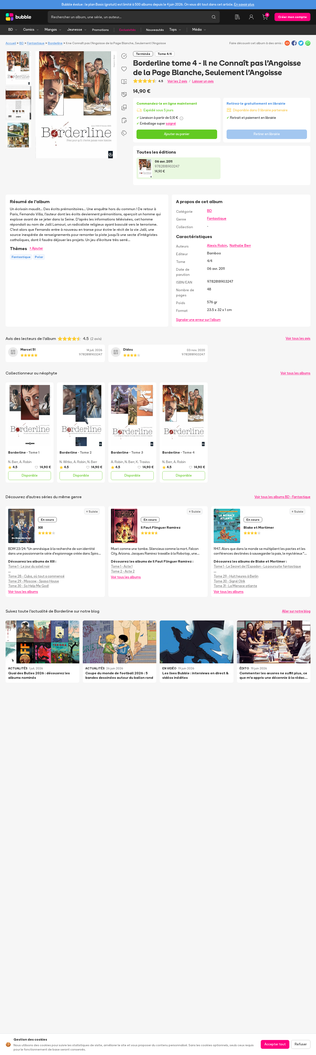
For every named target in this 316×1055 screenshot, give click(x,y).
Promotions (100, 30)
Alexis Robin (217, 245)
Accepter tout (275, 1044)
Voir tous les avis (298, 338)
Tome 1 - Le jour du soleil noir (29, 566)
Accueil (11, 43)
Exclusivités (127, 30)
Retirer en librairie (267, 134)
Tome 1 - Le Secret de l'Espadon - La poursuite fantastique (257, 566)
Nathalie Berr (240, 245)
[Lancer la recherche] (214, 17)
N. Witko (66, 462)
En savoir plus (244, 4)
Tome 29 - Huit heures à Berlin (236, 576)
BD (10, 29)
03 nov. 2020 (196, 350)
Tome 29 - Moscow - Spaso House (33, 581)
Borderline (55, 43)
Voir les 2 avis (177, 81)
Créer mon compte (292, 17)
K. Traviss (143, 462)
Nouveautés (155, 30)
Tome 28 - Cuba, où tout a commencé (36, 576)
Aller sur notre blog (296, 611)
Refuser (301, 1044)
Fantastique (35, 43)
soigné (171, 123)
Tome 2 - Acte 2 (123, 571)
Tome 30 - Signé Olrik (229, 581)
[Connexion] (251, 17)
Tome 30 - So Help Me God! (28, 586)
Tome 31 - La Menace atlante (235, 586)
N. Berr (13, 462)
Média (197, 29)
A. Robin (25, 462)
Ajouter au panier (176, 134)
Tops (173, 29)
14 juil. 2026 (94, 350)
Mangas (51, 29)
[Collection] (237, 17)
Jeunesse (74, 29)
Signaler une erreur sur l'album (198, 320)
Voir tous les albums (295, 373)
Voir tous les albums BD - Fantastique (282, 497)
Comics (28, 29)
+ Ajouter (36, 248)
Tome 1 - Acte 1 (121, 566)
